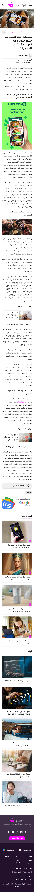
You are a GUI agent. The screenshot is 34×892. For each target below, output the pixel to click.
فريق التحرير (22, 55)
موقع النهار (22, 402)
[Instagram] (17, 832)
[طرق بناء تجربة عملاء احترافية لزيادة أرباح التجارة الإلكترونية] (17, 698)
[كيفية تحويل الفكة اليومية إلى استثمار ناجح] (17, 761)
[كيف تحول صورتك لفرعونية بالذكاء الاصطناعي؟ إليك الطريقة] (17, 564)
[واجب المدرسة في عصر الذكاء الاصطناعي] (17, 627)
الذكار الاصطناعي (19, 486)
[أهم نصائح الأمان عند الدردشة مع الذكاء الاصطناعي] (17, 667)
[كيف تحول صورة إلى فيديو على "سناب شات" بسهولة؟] (17, 532)
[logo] (17, 4)
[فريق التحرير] (29, 55)
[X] (26, 832)
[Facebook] (21, 832)
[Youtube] (13, 832)
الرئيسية (29, 32)
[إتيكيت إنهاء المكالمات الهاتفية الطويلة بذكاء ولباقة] (17, 792)
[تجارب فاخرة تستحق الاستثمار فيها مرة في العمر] (17, 729)
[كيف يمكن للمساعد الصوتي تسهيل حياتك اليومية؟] (17, 595)
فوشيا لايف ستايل (18, 32)
